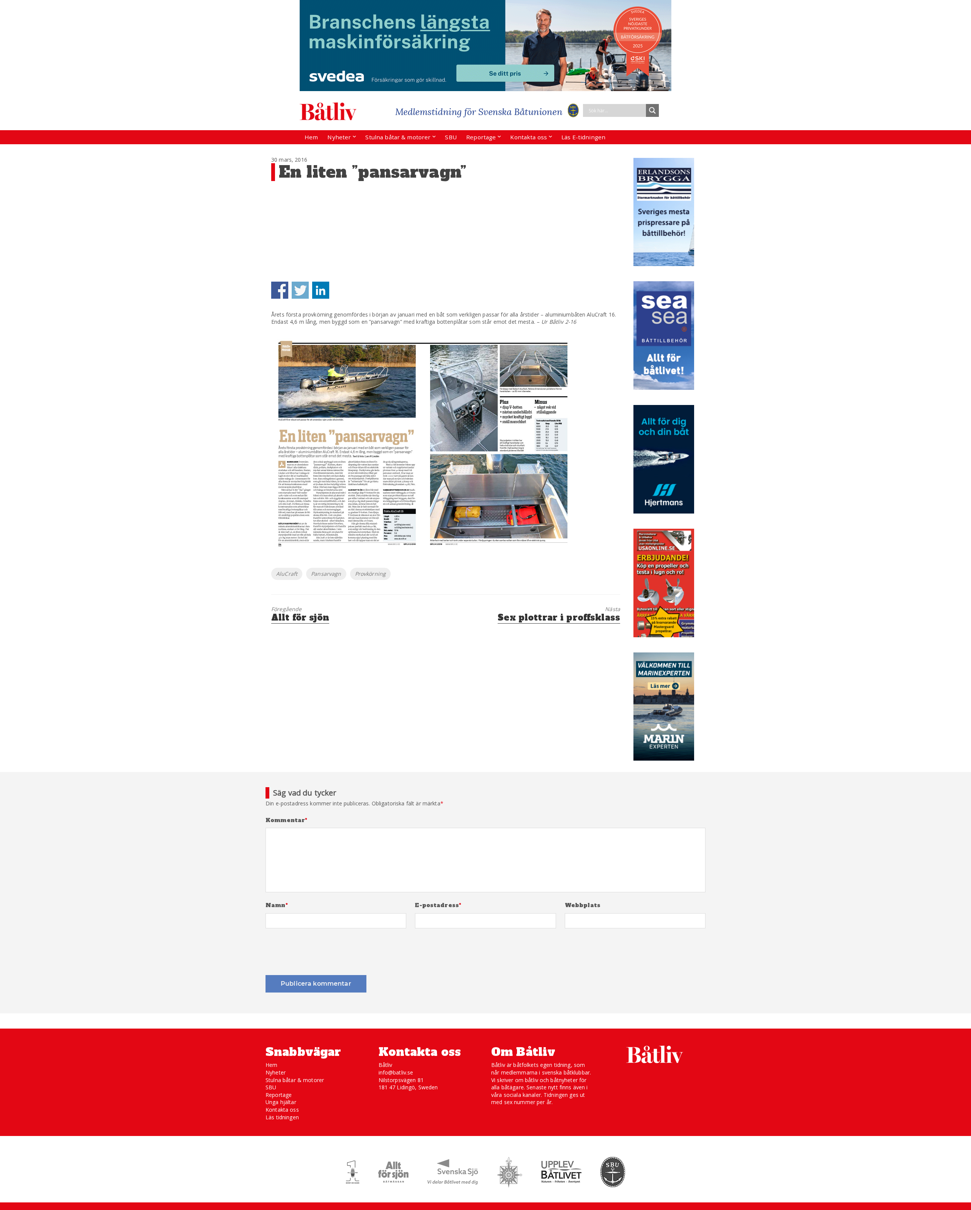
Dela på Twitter (300, 290)
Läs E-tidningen (583, 137)
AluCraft (286, 573)
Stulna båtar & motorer (398, 137)
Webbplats (582, 905)
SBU (450, 137)
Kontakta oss (528, 137)
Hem (311, 137)
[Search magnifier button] (652, 110)
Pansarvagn (326, 573)
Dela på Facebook (279, 290)
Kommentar (287, 820)
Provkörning (370, 573)
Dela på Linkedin (320, 290)
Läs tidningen (282, 1117)
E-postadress (438, 905)
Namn (277, 905)
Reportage (481, 137)
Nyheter (339, 137)
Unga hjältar (281, 1102)
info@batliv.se (396, 1072)
